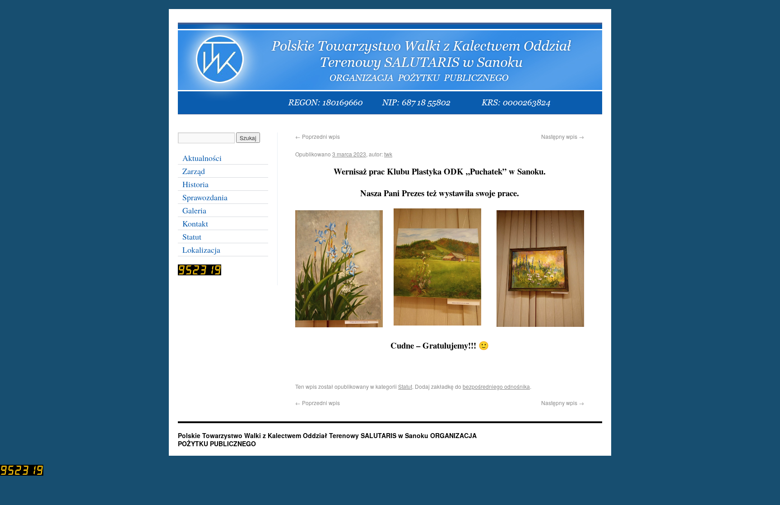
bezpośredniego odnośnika (496, 386)
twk (388, 154)
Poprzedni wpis (317, 136)
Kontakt (195, 223)
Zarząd (193, 170)
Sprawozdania (205, 197)
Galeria (194, 210)
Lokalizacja (201, 249)
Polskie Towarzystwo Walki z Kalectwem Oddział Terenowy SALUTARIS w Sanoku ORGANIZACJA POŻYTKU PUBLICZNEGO (327, 439)
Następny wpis (562, 136)
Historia (195, 184)
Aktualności (202, 157)
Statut (405, 386)
